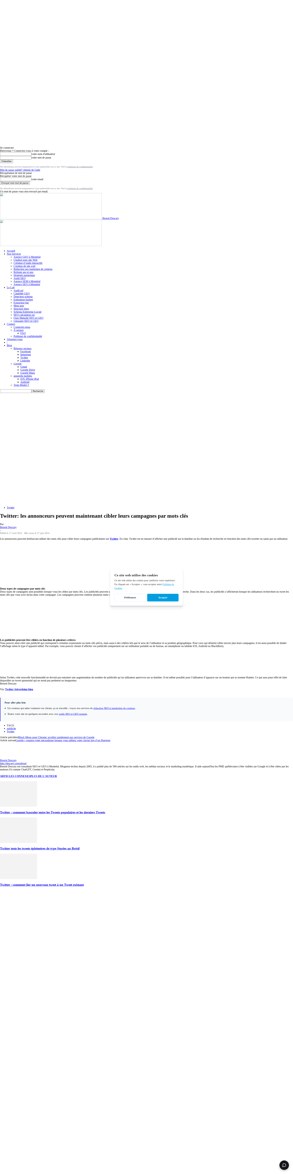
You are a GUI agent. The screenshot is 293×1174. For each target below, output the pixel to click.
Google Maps (27, 372)
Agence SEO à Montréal (27, 284)
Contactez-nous (22, 327)
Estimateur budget (23, 299)
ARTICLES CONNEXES (15, 776)
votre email (37, 179)
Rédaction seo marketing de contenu (33, 269)
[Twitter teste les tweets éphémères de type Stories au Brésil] (18, 842)
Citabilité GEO (22, 293)
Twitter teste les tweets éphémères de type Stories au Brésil (40, 848)
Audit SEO (20, 278)
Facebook (25, 351)
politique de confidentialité (80, 166)
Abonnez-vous (15, 339)
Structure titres (21, 308)
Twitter (24, 357)
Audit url (18, 290)
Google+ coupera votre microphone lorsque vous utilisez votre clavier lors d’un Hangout (63, 740)
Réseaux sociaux (23, 348)
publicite (11, 728)
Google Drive (27, 369)
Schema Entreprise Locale (28, 311)
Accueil (11, 250)
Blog (9, 345)
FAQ (23, 333)
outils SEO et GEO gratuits (73, 713)
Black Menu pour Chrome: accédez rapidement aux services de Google (56, 737)
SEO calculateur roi (24, 314)
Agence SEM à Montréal (27, 281)
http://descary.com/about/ (13, 763)
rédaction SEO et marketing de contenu (114, 708)
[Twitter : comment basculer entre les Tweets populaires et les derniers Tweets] (18, 805)
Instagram (25, 354)
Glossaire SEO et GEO (26, 321)
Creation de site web (24, 266)
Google (18, 363)
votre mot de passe (41, 157)
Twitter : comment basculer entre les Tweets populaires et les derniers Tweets (52, 812)
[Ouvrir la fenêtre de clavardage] (284, 1165)
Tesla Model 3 (21, 385)
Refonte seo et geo (23, 272)
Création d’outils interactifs (28, 263)
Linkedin (25, 360)
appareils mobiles (23, 375)
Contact (11, 324)
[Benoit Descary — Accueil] (51, 245)
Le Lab (11, 287)
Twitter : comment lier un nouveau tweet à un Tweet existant (42, 885)
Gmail (23, 366)
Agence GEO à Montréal (27, 256)
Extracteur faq (21, 302)
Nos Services (14, 253)
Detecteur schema (23, 296)
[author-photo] (8, 757)
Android (24, 382)
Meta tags (19, 305)
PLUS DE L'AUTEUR (43, 776)
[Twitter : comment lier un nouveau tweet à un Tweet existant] (18, 878)
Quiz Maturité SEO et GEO (28, 317)
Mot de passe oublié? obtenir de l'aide (20, 169)
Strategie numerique (24, 275)
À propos (19, 330)
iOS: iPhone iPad (29, 378)
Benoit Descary (8, 527)
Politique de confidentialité (28, 336)
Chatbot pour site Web (25, 259)
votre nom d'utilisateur (43, 154)
